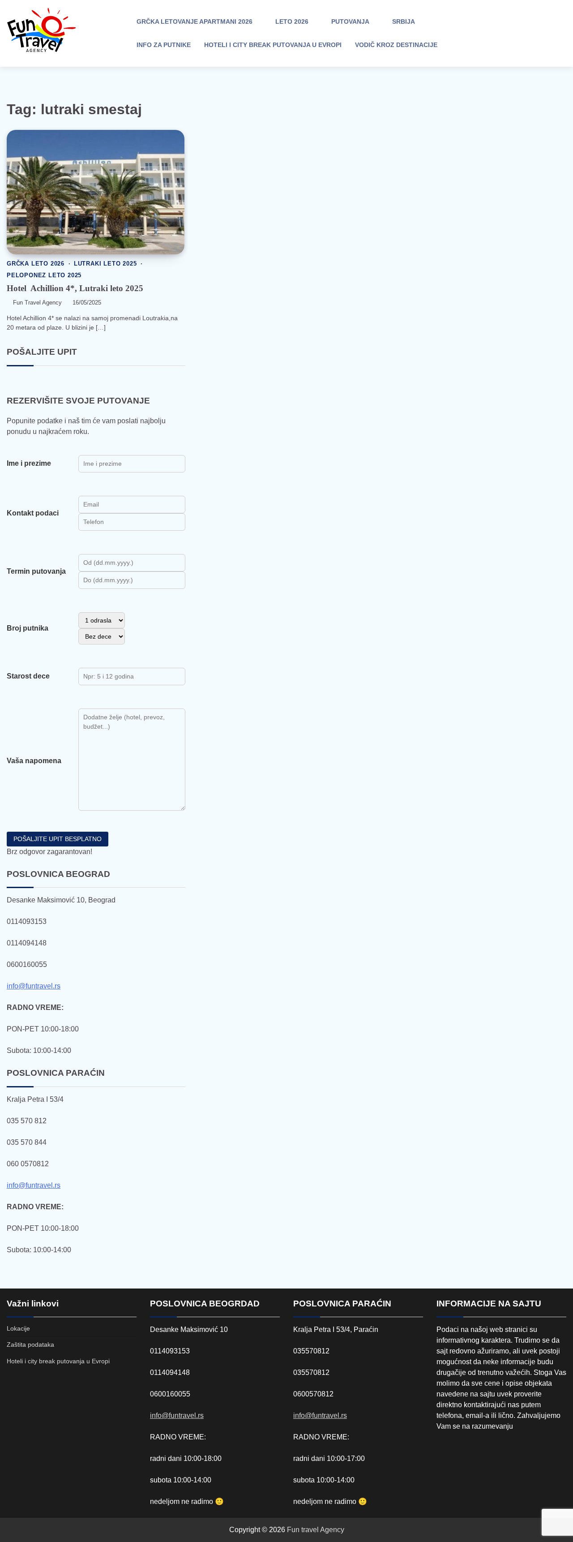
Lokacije (18, 1328)
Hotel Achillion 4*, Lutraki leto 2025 (75, 288)
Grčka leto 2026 (35, 264)
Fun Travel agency (37, 303)
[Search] (492, 33)
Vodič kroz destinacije (396, 44)
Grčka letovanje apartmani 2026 (194, 21)
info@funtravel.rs (33, 986)
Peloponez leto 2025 (44, 275)
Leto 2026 (291, 21)
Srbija (403, 21)
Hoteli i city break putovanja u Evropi (273, 44)
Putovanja (350, 21)
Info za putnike (164, 44)
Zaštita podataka (30, 1344)
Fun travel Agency (315, 1529)
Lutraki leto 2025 (105, 264)
